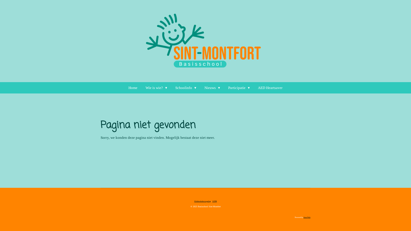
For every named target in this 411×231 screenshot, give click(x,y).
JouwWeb (307, 217)
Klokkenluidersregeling (202, 201)
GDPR (214, 201)
